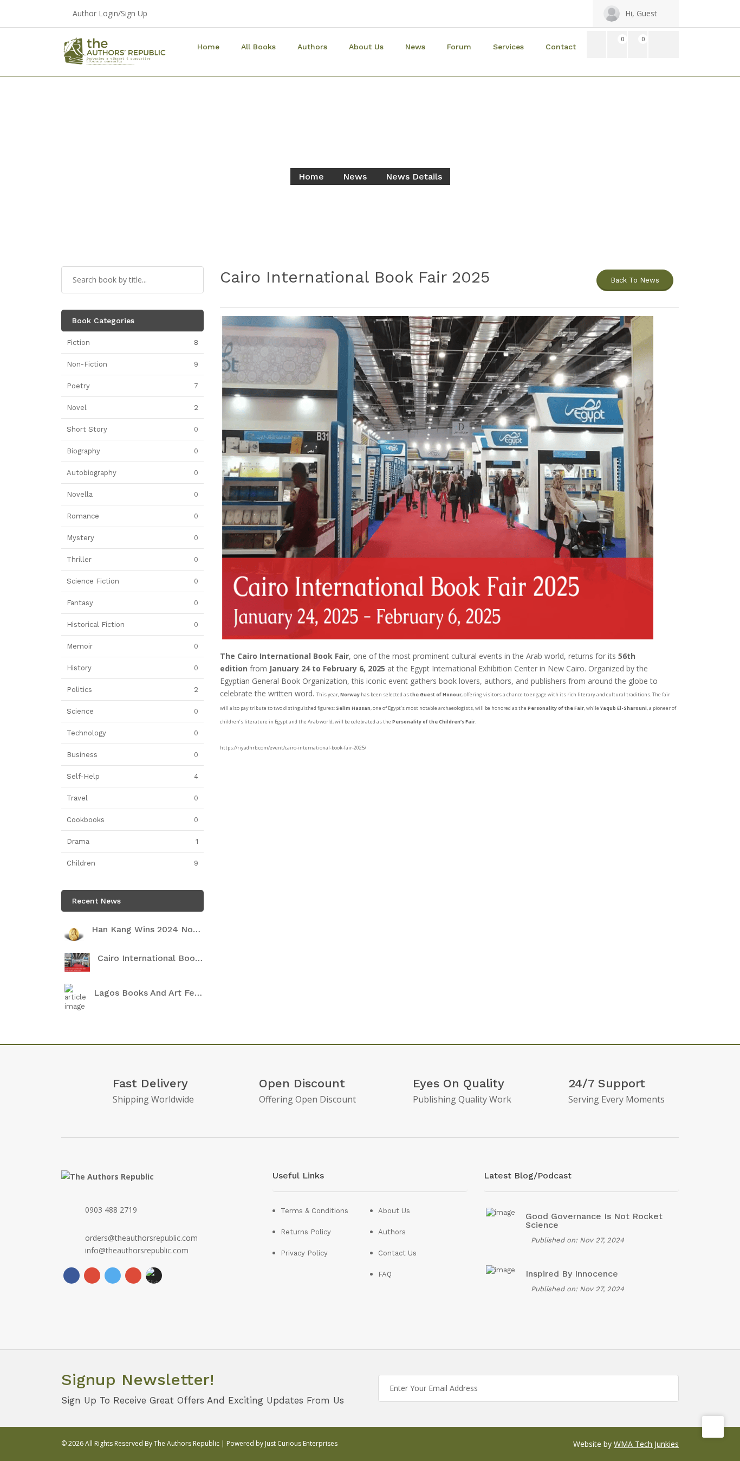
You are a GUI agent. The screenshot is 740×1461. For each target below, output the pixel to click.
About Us (366, 46)
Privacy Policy (304, 1253)
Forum (459, 46)
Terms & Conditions (314, 1211)
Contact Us (397, 1253)
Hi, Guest (641, 13)
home (311, 176)
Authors (312, 46)
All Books (258, 46)
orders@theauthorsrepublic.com (141, 1238)
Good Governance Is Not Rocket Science (594, 1220)
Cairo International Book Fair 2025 (151, 958)
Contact (561, 46)
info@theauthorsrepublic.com (137, 1250)
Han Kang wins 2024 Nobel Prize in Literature (147, 929)
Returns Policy (306, 1232)
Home (208, 46)
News (415, 46)
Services (508, 46)
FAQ (385, 1274)
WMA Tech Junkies (646, 1444)
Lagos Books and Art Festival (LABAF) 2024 (149, 993)
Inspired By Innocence (571, 1274)
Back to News (635, 280)
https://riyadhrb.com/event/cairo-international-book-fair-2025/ (293, 747)
